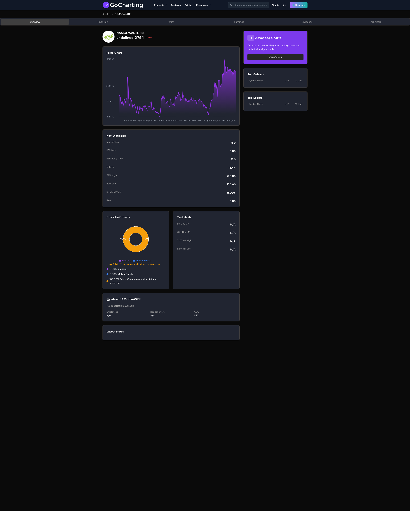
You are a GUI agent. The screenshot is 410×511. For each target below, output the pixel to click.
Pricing (188, 5)
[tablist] (205, 21)
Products (159, 5)
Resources (202, 5)
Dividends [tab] (307, 21)
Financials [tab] (103, 21)
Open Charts (275, 57)
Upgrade (300, 5)
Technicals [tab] (375, 21)
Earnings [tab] (239, 21)
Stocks (106, 14)
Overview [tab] (35, 21)
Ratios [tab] (171, 21)
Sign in (275, 5)
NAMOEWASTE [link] (123, 14)
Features (176, 5)
